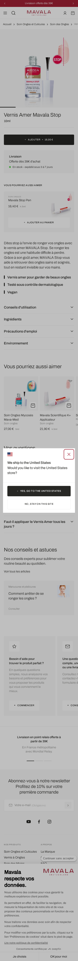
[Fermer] (69, 454)
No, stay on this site (39, 504)
